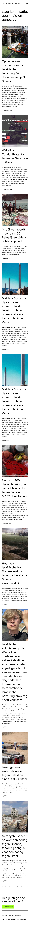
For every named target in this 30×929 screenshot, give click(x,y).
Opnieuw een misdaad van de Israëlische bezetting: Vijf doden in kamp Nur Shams (15, 71)
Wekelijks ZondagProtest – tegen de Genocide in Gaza (15, 156)
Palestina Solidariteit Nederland (11, 3)
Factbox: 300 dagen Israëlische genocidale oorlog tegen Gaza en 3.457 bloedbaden (14, 488)
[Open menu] (27, 3)
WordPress (22, 919)
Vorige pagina (6, 886)
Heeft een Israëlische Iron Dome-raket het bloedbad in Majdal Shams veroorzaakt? (15, 573)
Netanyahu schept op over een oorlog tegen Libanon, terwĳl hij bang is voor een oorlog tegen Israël (14, 846)
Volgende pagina (22, 886)
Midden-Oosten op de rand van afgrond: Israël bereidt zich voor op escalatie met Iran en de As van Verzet (14, 310)
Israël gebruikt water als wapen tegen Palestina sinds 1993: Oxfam (14, 773)
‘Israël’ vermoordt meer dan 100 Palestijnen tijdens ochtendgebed (14, 235)
